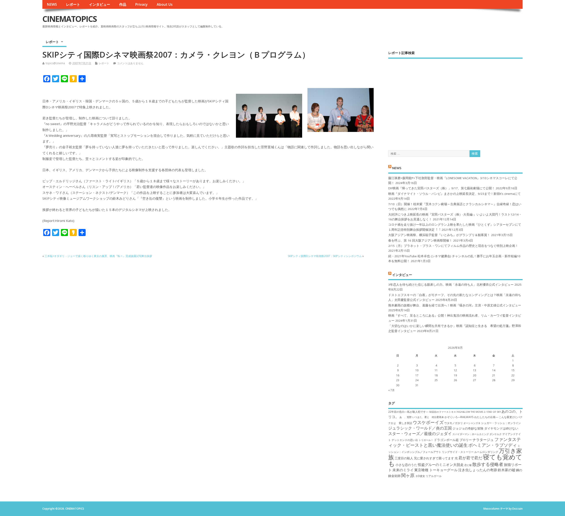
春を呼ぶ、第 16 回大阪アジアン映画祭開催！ (420, 240)
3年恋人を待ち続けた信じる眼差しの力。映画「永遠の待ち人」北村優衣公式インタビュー (451, 285)
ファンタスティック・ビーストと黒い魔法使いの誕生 (454, 442)
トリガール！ (426, 440)
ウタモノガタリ (453, 423)
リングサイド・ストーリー (458, 452)
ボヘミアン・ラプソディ (492, 445)
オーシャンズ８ (471, 423)
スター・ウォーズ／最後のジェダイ (420, 433)
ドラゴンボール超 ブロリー (453, 440)
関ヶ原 (407, 475)
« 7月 (391, 390)
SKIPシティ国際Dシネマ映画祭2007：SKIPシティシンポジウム (325, 256)
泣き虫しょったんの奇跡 (477, 469)
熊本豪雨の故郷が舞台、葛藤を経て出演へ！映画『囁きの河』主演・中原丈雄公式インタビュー (454, 305)
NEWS (52, 4)
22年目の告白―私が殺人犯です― (408, 412)
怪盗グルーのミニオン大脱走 (441, 464)
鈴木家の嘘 (506, 469)
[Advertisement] (455, 100)
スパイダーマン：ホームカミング (470, 434)
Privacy (141, 4)
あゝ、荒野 (405, 417)
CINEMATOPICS (69, 18)
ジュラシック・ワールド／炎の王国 (420, 428)
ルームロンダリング (486, 452)
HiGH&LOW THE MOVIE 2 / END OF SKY (479, 411)
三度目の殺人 (404, 458)
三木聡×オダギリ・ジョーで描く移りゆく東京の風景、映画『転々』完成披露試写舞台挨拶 (98, 256)
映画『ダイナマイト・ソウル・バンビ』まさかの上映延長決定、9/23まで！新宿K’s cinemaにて (454, 194)
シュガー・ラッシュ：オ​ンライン (501, 423)
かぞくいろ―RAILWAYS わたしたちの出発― (471, 417)
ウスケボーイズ (428, 422)
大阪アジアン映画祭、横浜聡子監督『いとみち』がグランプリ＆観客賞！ (439, 235)
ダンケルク (496, 434)
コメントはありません (130, 63)
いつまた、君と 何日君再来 (428, 417)
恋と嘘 (468, 465)
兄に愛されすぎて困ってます (434, 458)
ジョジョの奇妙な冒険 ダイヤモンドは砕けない (485, 428)
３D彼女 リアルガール (428, 476)
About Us (165, 4)
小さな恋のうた (406, 465)
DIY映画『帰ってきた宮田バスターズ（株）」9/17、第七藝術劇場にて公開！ (441, 188)
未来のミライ (403, 469)
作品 (122, 4)
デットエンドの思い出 (405, 440)
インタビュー (99, 4)
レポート (73, 4)
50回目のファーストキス (442, 411)
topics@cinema (55, 63)
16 (397, 375)
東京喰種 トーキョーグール (436, 469)
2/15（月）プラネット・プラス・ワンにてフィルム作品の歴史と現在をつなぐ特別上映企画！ (453, 246)
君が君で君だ (470, 457)
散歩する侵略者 (487, 464)
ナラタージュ (483, 439)
